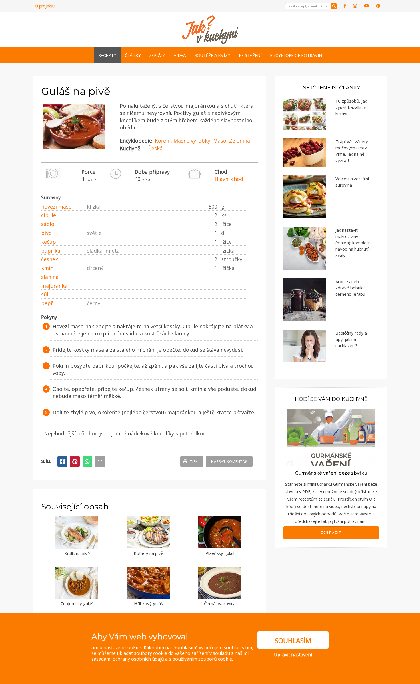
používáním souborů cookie (202, 659)
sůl (44, 294)
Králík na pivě (77, 553)
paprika (50, 250)
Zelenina (239, 140)
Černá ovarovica (219, 603)
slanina (50, 276)
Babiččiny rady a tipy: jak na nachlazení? (351, 339)
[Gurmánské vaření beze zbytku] (331, 437)
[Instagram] (355, 6)
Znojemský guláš (77, 603)
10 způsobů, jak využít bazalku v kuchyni (351, 107)
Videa (180, 55)
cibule (48, 215)
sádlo (47, 224)
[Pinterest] (378, 6)
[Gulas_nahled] (74, 149)
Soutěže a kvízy (212, 55)
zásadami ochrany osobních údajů (127, 659)
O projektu (45, 6)
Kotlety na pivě (148, 553)
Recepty (107, 55)
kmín (47, 268)
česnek (49, 259)
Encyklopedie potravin (296, 55)
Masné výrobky (191, 140)
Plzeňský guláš (219, 553)
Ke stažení (250, 55)
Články (133, 55)
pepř (47, 303)
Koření (163, 140)
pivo (46, 232)
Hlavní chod (229, 178)
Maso (219, 140)
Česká (155, 148)
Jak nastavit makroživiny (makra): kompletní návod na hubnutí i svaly (353, 242)
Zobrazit (331, 533)
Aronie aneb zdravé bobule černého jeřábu (350, 288)
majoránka (54, 285)
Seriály (157, 55)
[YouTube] (366, 6)
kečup (48, 241)
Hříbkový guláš (148, 603)
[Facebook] (345, 6)
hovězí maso (56, 206)
